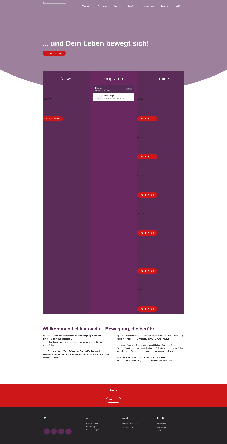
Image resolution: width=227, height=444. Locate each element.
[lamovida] (54, 6)
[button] (45, 374)
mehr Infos (52, 119)
